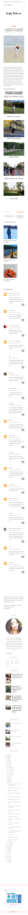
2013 (8, 858)
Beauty (7, 661)
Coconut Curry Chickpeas (13, 816)
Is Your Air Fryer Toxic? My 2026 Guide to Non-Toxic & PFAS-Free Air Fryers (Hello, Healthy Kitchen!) (17, 708)
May (9, 780)
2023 (8, 760)
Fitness (7, 663)
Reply (23, 304)
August (9, 774)
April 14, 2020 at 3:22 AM (14, 405)
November (10, 769)
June (9, 778)
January (9, 845)
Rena (10, 420)
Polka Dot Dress (14, 116)
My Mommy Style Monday (16, 723)
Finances (17, 661)
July (8, 776)
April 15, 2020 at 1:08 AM (14, 549)
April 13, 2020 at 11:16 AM (14, 295)
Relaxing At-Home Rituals (12, 839)
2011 (8, 861)
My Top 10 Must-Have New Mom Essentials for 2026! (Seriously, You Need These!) (17, 698)
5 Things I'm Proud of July (16, 736)
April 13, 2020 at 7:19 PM (14, 358)
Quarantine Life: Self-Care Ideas (14, 797)
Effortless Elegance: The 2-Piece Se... (10, 260)
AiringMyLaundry (14, 325)
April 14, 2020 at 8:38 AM (14, 422)
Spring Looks (10, 834)
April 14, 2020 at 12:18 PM (14, 469)
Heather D (12, 310)
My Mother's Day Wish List (13, 790)
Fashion (14, 26)
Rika (10, 547)
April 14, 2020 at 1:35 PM (14, 500)
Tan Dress (14, 198)
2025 (8, 756)
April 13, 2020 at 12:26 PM (14, 312)
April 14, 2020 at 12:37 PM (14, 486)
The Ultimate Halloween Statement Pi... (9, 280)
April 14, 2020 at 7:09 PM (14, 530)
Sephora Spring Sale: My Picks (14, 799)
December (10, 767)
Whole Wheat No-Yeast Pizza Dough (15, 788)
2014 (8, 856)
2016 (8, 852)
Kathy (10, 467)
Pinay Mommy (13, 388)
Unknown (12, 435)
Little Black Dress (14, 138)
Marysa (11, 373)
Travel (7, 665)
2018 (8, 848)
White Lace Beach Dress (14, 96)
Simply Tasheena (9, 32)
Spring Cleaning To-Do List (13, 837)
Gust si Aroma (13, 498)
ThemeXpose (17, 911)
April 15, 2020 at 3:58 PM (14, 564)
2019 (8, 847)
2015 (8, 854)
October (9, 771)
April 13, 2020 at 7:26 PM (14, 375)
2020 (8, 765)
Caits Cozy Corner (14, 341)
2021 (8, 764)
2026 (8, 754)
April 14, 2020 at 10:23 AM (14, 454)
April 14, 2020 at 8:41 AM (14, 437)
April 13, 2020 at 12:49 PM (14, 327)
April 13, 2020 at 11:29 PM (14, 390)
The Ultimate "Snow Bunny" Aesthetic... (10, 241)
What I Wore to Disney (14, 178)
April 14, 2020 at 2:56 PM (14, 515)
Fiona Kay (12, 484)
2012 (8, 859)
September (10, 773)
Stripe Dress (14, 157)
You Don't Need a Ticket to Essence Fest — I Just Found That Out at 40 (17, 676)
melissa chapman (14, 293)
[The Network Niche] (14, 906)
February (10, 843)
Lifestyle (16, 663)
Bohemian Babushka (15, 528)
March (9, 841)
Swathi (11, 562)
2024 (8, 758)
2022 (8, 762)
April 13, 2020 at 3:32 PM (14, 343)
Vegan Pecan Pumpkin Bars (13, 813)
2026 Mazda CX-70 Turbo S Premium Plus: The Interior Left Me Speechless (17, 689)
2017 (8, 850)
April (9, 782)
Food (12, 663)
